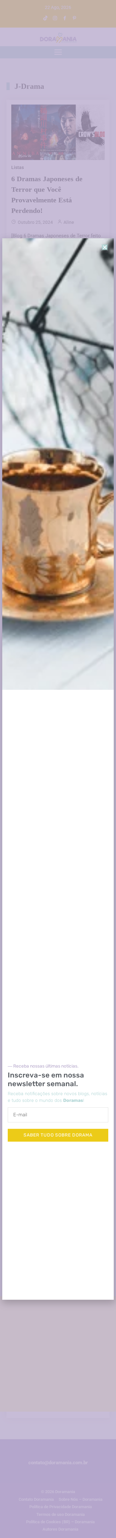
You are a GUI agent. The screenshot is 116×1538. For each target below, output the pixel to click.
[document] (58, 769)
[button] (104, 247)
